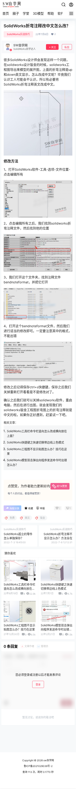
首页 (5, 13)
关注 (53, 47)
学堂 (26, 13)
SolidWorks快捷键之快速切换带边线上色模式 (35, 442)
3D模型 (38, 13)
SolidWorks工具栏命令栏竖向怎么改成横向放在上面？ (19, 588)
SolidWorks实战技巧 (18, 34)
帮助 (50, 13)
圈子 (16, 13)
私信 (66, 47)
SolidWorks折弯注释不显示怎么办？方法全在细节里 (58, 538)
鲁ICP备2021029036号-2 (38, 766)
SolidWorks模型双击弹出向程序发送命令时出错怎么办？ (56, 629)
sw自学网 (48, 760)
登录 (38, 684)
